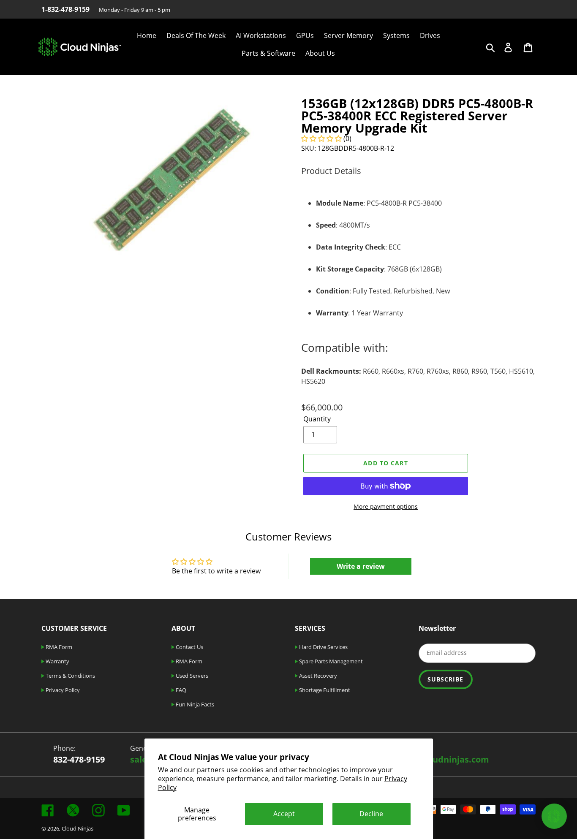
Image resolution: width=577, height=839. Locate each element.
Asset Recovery (317, 675)
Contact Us (188, 647)
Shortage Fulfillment (324, 690)
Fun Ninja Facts (194, 704)
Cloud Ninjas (77, 828)
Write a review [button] (361, 566)
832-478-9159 (79, 759)
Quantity (317, 419)
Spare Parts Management (330, 661)
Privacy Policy (62, 690)
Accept (284, 813)
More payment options (386, 506)
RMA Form (58, 647)
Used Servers (191, 675)
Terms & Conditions (69, 675)
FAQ (180, 690)
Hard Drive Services (323, 647)
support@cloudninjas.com (434, 759)
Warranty (56, 661)
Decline (371, 813)
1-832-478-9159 (65, 9)
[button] (322, 138)
